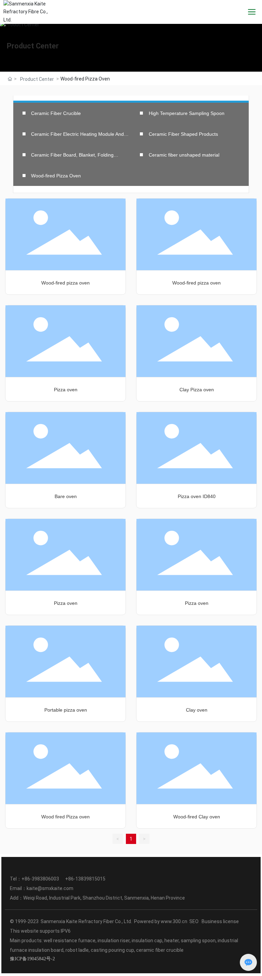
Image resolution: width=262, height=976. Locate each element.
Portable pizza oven (65, 710)
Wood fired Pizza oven (65, 816)
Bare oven (66, 496)
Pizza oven (65, 389)
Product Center (33, 46)
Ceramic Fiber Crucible (56, 113)
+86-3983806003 (40, 879)
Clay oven (196, 710)
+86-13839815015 (85, 879)
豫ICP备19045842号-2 (32, 958)
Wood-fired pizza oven (65, 283)
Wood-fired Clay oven (196, 816)
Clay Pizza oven (196, 389)
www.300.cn (174, 921)
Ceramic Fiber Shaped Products (183, 134)
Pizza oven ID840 (197, 496)
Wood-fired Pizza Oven (56, 175)
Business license (221, 921)
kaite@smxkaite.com (50, 888)
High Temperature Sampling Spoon (186, 113)
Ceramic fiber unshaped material (184, 155)
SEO (194, 921)
